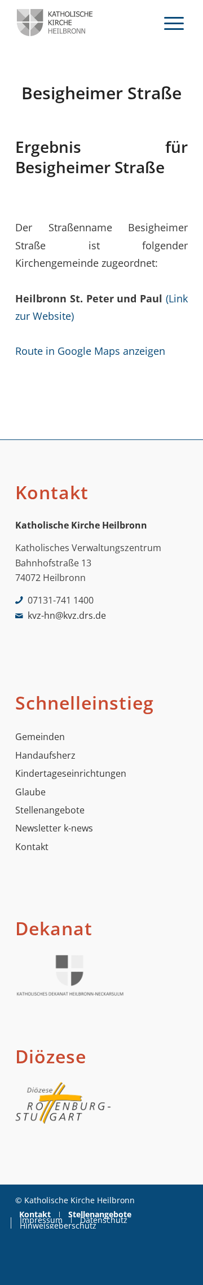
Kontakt (31, 846)
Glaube (30, 792)
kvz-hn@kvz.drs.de (67, 615)
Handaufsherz (45, 755)
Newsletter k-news (54, 828)
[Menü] (174, 22)
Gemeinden (40, 736)
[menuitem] (174, 22)
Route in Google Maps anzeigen (90, 351)
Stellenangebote (50, 810)
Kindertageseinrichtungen (70, 773)
